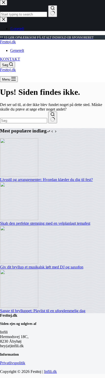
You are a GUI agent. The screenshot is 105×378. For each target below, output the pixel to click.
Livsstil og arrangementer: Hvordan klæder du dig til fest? (46, 179)
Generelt (17, 50)
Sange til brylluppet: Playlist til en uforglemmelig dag (42, 311)
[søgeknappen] (52, 117)
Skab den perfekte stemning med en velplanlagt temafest (45, 223)
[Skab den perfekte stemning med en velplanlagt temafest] (19, 219)
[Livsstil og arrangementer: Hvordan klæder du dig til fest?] (19, 175)
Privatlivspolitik (12, 363)
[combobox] (23, 120)
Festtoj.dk (8, 42)
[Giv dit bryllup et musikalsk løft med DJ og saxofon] (19, 262)
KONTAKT (10, 59)
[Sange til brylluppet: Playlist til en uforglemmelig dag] (19, 306)
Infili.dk (50, 371)
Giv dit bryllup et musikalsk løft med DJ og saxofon (41, 267)
